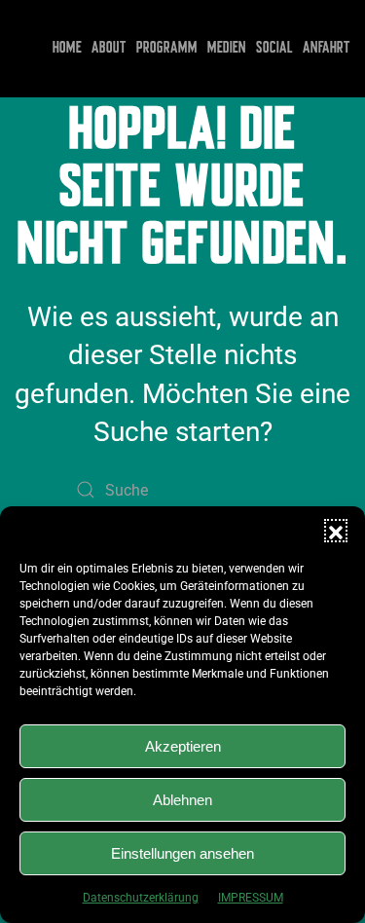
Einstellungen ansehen (182, 853)
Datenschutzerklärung (141, 898)
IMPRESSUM (250, 898)
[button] (336, 530)
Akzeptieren (183, 746)
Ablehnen (182, 800)
